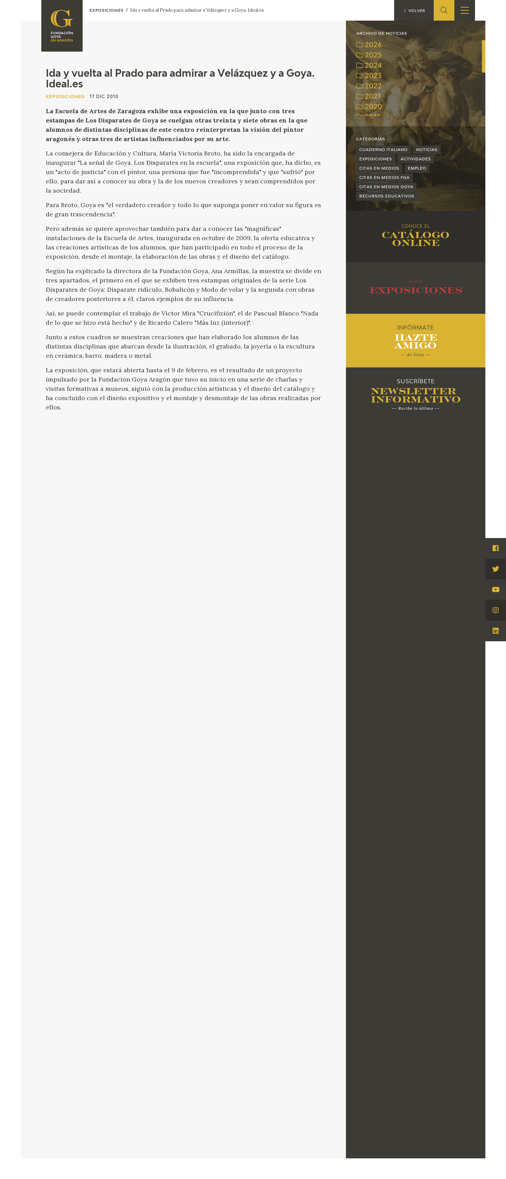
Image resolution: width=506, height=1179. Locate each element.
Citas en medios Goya (386, 187)
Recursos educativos (386, 196)
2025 (372, 55)
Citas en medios (379, 168)
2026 (372, 45)
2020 (372, 107)
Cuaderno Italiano (383, 150)
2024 (372, 65)
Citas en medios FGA (384, 178)
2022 (372, 86)
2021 (372, 96)
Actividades (416, 159)
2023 (372, 76)
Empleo (417, 168)
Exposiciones (375, 159)
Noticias (427, 150)
